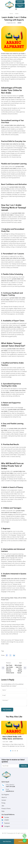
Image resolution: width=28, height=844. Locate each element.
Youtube (6, 817)
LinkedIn (6, 820)
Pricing (3, 803)
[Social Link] (9, 5)
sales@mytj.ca (10, 791)
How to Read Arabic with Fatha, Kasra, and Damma (13, 738)
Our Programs (5, 794)
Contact (4, 800)
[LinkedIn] (14, 655)
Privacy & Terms (6, 808)
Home (11, 13)
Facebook (7, 823)
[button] (10, 750)
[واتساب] (24, 840)
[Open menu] (16, 9)
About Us (4, 797)
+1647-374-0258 (10, 786)
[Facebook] (6, 655)
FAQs (3, 811)
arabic (17, 13)
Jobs (3, 805)
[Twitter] (10, 655)
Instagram (7, 826)
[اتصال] (24, 836)
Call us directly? (10, 784)
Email (7, 789)
